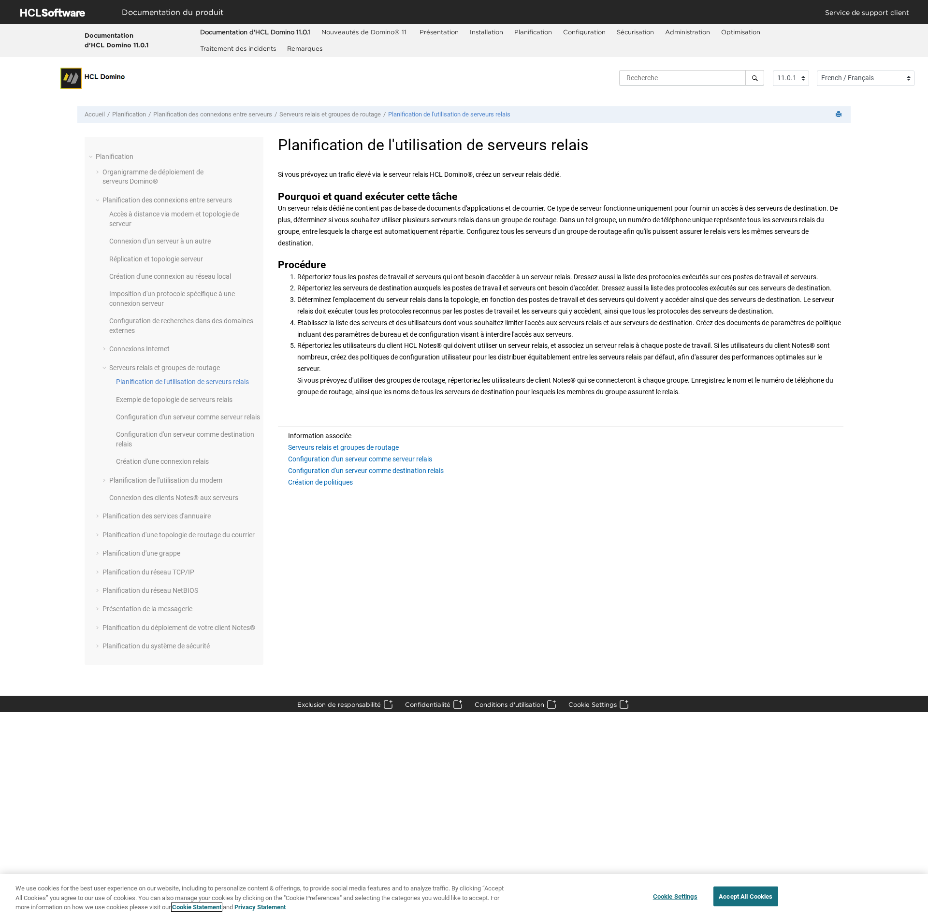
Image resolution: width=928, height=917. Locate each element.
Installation (486, 32)
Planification (533, 32)
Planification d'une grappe (141, 553)
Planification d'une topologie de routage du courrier (178, 535)
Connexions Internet (139, 349)
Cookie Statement (196, 907)
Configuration (584, 32)
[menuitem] (255, 32)
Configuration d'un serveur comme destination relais (366, 470)
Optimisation (740, 32)
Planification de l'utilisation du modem (165, 480)
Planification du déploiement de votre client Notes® (178, 627)
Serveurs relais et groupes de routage (330, 114)
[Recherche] (754, 78)
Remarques (304, 48)
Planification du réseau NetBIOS (150, 590)
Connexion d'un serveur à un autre (160, 241)
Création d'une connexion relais (162, 461)
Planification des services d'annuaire (156, 516)
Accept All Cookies (745, 896)
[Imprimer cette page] (839, 115)
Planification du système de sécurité (156, 646)
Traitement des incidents (238, 48)
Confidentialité (427, 704)
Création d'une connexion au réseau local (170, 276)
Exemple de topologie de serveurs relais (174, 399)
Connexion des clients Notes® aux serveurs (173, 497)
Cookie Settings (592, 704)
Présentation (439, 32)
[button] (92, 156)
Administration (687, 32)
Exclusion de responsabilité (339, 704)
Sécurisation (635, 32)
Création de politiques (320, 482)
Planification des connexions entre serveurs (212, 114)
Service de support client (867, 12)
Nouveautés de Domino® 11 (364, 32)
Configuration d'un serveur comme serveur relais (188, 417)
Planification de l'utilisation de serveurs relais (449, 114)
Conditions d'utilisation (509, 704)
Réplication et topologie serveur (156, 259)
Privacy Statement (260, 907)
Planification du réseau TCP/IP (148, 572)
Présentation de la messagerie (147, 609)
